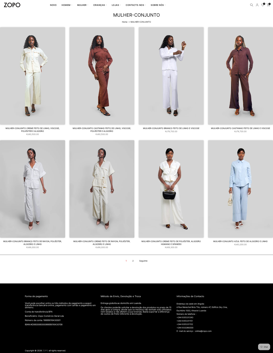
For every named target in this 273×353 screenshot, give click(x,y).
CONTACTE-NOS (135, 5)
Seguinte (143, 261)
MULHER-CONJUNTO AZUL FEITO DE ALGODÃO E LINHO (240, 241)
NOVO (53, 5)
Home (124, 22)
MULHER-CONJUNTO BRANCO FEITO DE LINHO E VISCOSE (171, 128)
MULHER (82, 5)
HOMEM (66, 5)
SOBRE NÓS (157, 5)
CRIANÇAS (99, 5)
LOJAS (115, 5)
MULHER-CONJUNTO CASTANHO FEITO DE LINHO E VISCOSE (240, 128)
